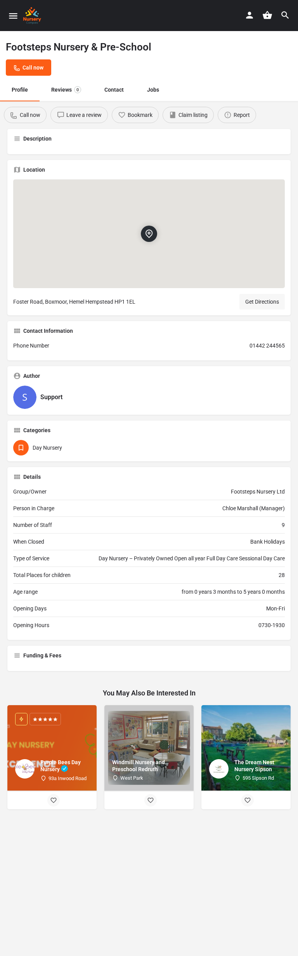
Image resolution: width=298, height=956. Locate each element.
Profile (20, 90)
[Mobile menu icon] (13, 15)
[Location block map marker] (149, 234)
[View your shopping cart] (267, 15)
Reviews (65, 90)
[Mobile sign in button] (249, 15)
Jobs (153, 90)
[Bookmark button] (53, 800)
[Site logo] (33, 15)
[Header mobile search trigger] (285, 15)
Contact (114, 90)
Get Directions (262, 302)
